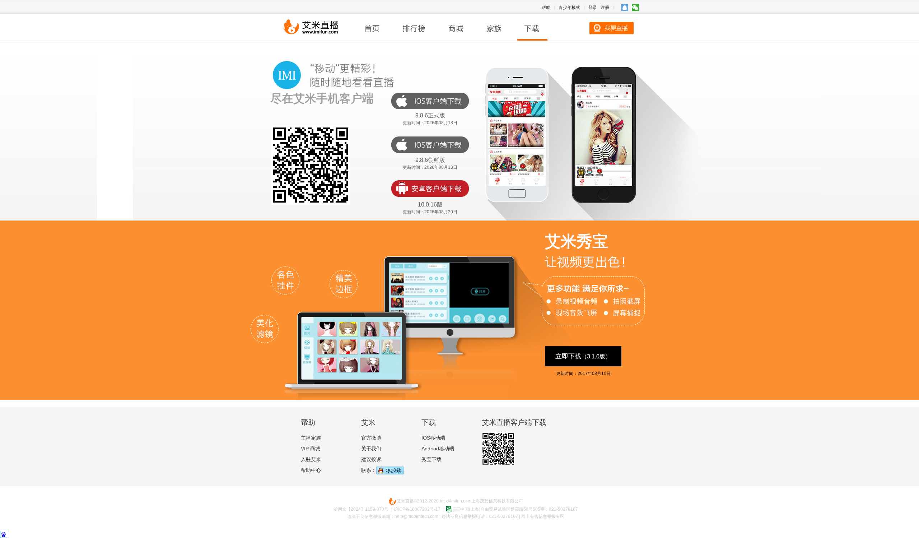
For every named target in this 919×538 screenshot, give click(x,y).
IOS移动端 (433, 438)
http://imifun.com (455, 501)
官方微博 (371, 438)
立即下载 (583, 356)
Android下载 (430, 188)
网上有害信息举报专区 (542, 516)
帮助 (546, 7)
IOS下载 (430, 101)
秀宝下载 (431, 459)
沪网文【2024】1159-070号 (360, 509)
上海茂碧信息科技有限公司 (497, 501)
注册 (605, 7)
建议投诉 (371, 459)
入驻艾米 (311, 459)
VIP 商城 (310, 448)
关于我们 (371, 448)
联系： (368, 470)
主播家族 (311, 438)
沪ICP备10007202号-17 (417, 509)
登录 (592, 7)
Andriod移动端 (437, 448)
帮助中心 (311, 470)
